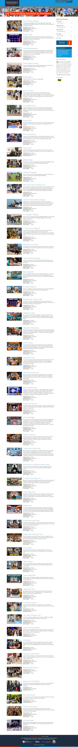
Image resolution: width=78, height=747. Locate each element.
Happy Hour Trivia (28, 589)
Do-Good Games (28, 720)
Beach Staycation (28, 272)
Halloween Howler (29, 313)
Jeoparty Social (27, 35)
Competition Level (59, 25)
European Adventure (29, 287)
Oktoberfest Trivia (28, 358)
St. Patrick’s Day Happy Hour (32, 478)
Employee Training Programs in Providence (48, 738)
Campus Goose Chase (30, 707)
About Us (47, 7)
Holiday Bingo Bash (29, 492)
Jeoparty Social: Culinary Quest (32, 299)
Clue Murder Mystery (29, 603)
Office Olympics (28, 562)
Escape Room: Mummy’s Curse (33, 534)
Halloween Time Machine (31, 328)
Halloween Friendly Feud (31, 373)
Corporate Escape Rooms (31, 654)
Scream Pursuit (28, 343)
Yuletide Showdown (29, 435)
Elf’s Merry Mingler (29, 417)
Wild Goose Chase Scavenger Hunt (34, 185)
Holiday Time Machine (30, 404)
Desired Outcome (59, 29)
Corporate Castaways (30, 172)
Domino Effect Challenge (31, 21)
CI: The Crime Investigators (31, 228)
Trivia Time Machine (29, 134)
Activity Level (58, 21)
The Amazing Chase (29, 106)
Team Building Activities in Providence (29, 738)
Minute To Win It (28, 91)
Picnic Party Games (29, 695)
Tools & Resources (39, 7)
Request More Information (62, 42)
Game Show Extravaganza (31, 628)
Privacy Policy (46, 739)
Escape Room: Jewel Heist (31, 520)
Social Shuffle (27, 548)
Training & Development (28, 7)
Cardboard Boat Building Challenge (34, 200)
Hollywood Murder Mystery (31, 258)
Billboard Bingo (28, 160)
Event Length (58, 33)
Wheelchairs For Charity (30, 244)
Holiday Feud (27, 506)
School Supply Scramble (30, 63)
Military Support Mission (30, 667)
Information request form (35, 736)
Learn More (59, 55)
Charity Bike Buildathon (30, 48)
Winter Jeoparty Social (30, 387)
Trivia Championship (29, 575)
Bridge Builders (28, 77)
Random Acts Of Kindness (31, 681)
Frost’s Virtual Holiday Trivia (31, 448)
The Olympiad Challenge (30, 215)
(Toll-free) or (61, 0)
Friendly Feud (27, 121)
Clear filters (58, 38)
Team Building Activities (16, 7)
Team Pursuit (27, 148)
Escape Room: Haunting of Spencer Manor (36, 465)
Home (8, 7)
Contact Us (40, 739)
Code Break (26, 640)
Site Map (52, 739)
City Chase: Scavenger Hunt (32, 615)
